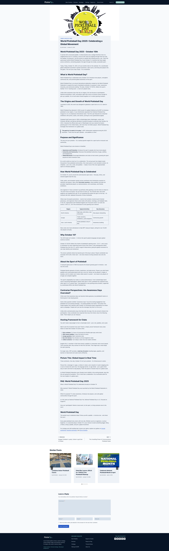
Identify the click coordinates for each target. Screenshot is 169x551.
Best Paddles (69, 2)
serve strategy (83, 430)
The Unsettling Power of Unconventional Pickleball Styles (100, 439)
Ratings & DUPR (75, 546)
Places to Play (89, 541)
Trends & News (89, 544)
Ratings (87, 2)
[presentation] (60, 460)
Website (97, 519)
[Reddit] (124, 539)
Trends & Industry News (66, 38)
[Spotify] (122, 539)
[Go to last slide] (52, 468)
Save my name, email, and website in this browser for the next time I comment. (79, 522)
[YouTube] (120, 539)
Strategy (73, 544)
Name (61, 519)
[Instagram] (118, 539)
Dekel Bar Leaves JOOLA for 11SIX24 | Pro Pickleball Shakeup (84, 472)
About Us (88, 546)
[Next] (117, 468)
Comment (62, 501)
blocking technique (72, 430)
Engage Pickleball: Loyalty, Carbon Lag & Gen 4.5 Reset (70, 439)
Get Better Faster (120, 2)
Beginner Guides (89, 538)
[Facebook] (115, 539)
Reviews (75, 2)
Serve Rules (100, 2)
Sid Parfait (64, 47)
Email (79, 519)
